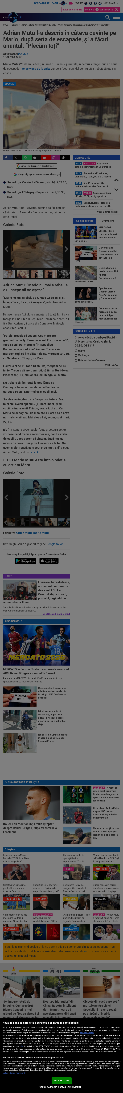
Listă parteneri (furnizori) (14, 1073)
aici (21, 1046)
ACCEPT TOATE (61, 1080)
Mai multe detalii (87, 1033)
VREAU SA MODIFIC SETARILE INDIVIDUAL (60, 1087)
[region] (61, 1055)
